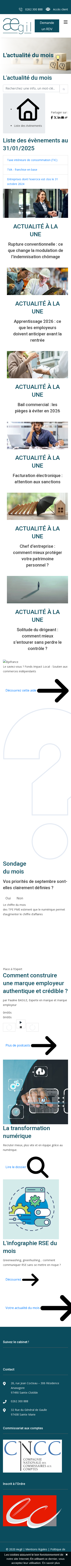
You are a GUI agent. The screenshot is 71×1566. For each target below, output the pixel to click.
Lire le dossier (16, 1167)
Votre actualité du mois (23, 1307)
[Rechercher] (64, 89)
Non (20, 898)
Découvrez (14, 1279)
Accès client (60, 9)
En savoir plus (51, 1562)
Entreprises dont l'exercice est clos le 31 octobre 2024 (32, 181)
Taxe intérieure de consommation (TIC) (32, 160)
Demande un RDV (47, 26)
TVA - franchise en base (22, 169)
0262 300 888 (33, 9)
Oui (8, 898)
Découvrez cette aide (21, 690)
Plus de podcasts (18, 1045)
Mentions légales (36, 1549)
